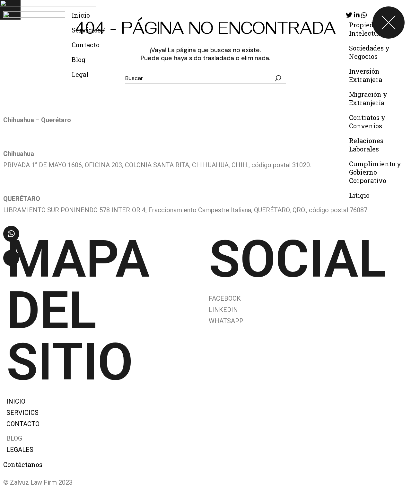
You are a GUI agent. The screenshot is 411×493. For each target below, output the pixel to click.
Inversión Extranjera (365, 75)
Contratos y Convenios (367, 121)
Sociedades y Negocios (369, 52)
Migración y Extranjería (368, 98)
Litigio (359, 195)
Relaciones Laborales (366, 144)
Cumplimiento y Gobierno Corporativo (375, 172)
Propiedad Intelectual (366, 29)
